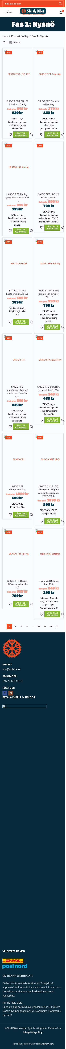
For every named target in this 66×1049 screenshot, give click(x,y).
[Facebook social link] (4, 693)
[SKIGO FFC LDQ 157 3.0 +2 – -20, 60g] (17, 74)
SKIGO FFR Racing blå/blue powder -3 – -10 (17, 584)
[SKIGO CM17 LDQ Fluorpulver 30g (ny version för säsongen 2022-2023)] (49, 459)
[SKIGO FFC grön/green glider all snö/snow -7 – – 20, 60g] (17, 359)
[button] (21, 134)
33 (51, 626)
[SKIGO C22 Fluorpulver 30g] (17, 459)
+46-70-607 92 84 (12, 681)
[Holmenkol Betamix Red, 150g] (49, 553)
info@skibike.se (11, 669)
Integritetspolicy (32, 1032)
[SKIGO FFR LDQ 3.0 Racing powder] (49, 167)
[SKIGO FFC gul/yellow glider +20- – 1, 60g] (49, 359)
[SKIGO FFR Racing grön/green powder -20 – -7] (49, 263)
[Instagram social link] (10, 693)
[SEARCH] (60, 3)
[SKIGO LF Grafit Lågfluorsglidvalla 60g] (17, 263)
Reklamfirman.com (42, 991)
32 (45, 626)
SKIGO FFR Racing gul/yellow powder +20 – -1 (17, 197)
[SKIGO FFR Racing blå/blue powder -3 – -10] (17, 553)
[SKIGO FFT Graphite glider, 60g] (49, 74)
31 (39, 626)
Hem (5, 36)
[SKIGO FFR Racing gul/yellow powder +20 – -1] (17, 167)
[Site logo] (33, 11)
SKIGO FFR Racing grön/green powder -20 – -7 (49, 293)
